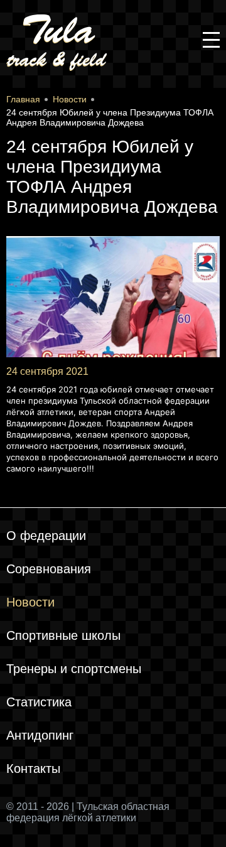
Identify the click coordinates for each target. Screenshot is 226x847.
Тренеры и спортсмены (73, 669)
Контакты (33, 768)
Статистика (39, 702)
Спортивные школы (63, 635)
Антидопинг (39, 735)
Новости (30, 602)
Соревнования (48, 569)
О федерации (46, 535)
